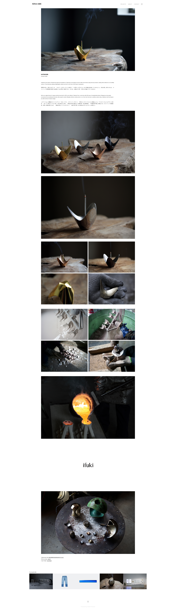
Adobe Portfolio (91, 606)
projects (123, 4)
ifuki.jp (49, 559)
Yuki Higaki (49, 560)
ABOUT (130, 4)
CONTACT (136, 4)
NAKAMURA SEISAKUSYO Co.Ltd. (56, 557)
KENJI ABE (36, 3)
